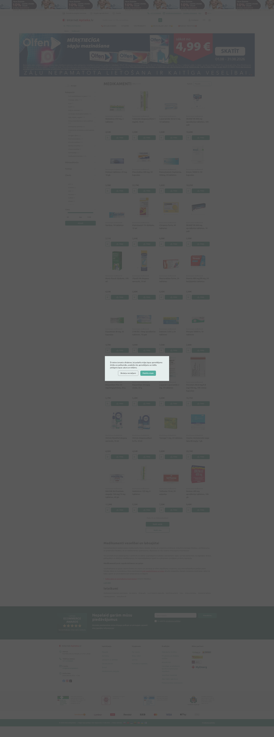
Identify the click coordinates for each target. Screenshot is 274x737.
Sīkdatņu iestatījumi (128, 373)
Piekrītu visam (148, 373)
